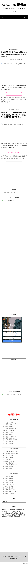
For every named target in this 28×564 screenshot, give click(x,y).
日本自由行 (16, 49)
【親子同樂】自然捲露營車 (9, 463)
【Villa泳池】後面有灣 (8, 493)
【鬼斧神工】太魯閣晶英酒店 (9, 440)
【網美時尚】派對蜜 (7, 468)
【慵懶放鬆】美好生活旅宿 (9, 491)
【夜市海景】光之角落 (7, 432)
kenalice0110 (18, 59)
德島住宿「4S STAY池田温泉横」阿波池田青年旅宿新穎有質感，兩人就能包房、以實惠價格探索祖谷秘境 (14, 115)
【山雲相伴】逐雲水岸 (7, 426)
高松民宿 (17, 97)
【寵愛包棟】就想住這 (7, 466)
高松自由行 (7, 102)
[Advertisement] (14, 32)
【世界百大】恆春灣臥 (7, 480)
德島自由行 (8, 158)
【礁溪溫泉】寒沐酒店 (7, 455)
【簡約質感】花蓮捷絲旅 (8, 438)
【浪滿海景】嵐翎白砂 (7, 488)
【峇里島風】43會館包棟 (8, 461)
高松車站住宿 (19, 99)
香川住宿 (6, 99)
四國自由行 (15, 158)
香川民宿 (11, 97)
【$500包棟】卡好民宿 (8, 430)
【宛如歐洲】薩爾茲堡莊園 (9, 428)
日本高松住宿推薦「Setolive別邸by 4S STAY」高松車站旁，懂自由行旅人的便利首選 (14, 54)
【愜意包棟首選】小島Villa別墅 (10, 453)
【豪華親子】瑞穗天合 (7, 443)
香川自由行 (12, 99)
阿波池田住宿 (16, 156)
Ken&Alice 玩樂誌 (14, 4)
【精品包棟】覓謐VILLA (8, 490)
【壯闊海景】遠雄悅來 (7, 434)
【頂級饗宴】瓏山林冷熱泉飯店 (10, 451)
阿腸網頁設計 (25, 563)
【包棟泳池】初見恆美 (7, 486)
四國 (11, 49)
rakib (16, 558)
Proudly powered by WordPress (11, 556)
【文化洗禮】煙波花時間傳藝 (9, 465)
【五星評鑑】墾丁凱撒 (7, 476)
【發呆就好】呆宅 (6, 459)
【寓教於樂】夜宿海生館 (8, 484)
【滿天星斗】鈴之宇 (7, 425)
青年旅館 (22, 97)
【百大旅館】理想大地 (7, 441)
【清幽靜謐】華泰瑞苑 (7, 478)
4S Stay (10, 156)
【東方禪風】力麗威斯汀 (8, 457)
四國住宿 (22, 156)
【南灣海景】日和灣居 (7, 482)
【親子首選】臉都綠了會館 (9, 423)
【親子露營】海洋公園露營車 (9, 436)
